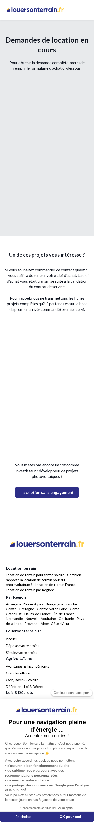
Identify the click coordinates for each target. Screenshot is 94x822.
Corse (74, 609)
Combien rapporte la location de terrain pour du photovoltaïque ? (43, 580)
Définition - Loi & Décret (25, 686)
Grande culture (18, 673)
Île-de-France (64, 614)
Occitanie (66, 618)
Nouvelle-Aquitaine (41, 618)
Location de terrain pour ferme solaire (35, 575)
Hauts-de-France (37, 614)
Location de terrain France (55, 584)
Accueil (11, 639)
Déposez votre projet (22, 645)
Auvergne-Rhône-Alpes (24, 604)
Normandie (14, 618)
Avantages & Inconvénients (27, 666)
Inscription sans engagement (47, 492)
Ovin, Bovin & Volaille (22, 680)
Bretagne (26, 609)
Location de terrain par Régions (30, 590)
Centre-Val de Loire (52, 609)
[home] (35, 10)
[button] (84, 10)
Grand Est (14, 614)
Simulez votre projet (21, 652)
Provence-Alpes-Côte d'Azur (46, 623)
